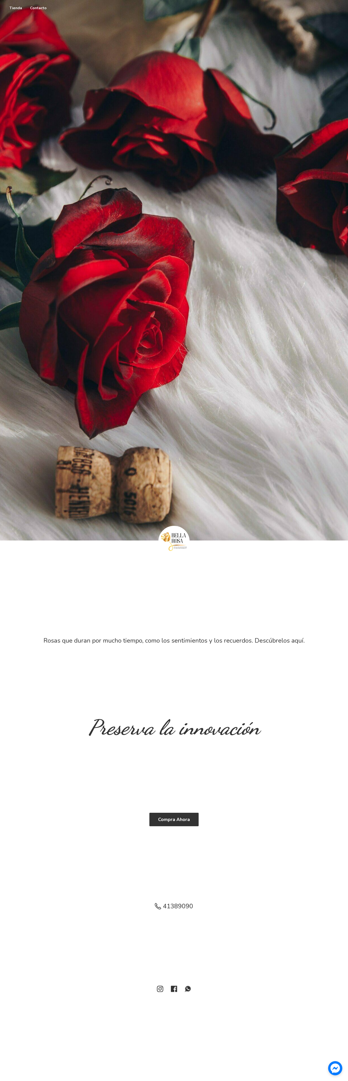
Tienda (15, 8)
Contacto (38, 8)
